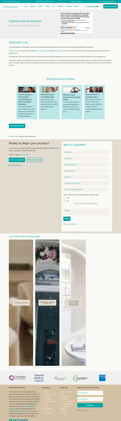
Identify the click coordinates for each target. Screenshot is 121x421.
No (68, 201)
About (76, 6)
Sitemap (64, 413)
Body (40, 6)
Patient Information (50, 401)
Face (25, 6)
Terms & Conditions (68, 401)
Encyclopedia (48, 408)
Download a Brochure (16, 165)
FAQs (45, 404)
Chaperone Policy (67, 404)
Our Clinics (47, 396)
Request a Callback (34, 160)
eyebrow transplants (62, 51)
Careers (64, 411)
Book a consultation (110, 6)
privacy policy (73, 224)
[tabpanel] (26, 102)
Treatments (47, 399)
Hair (47, 6)
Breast (33, 6)
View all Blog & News (17, 126)
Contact (69, 6)
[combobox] (86, 183)
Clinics (60, 6)
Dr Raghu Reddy (14, 51)
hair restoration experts (42, 51)
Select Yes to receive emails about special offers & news (81, 195)
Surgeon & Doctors (50, 394)
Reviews (46, 406)
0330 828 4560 (93, 6)
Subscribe (90, 405)
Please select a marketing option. (86, 203)
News (16, 136)
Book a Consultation (17, 160)
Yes (68, 198)
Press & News (48, 413)
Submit (66, 219)
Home (11, 136)
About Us (47, 392)
